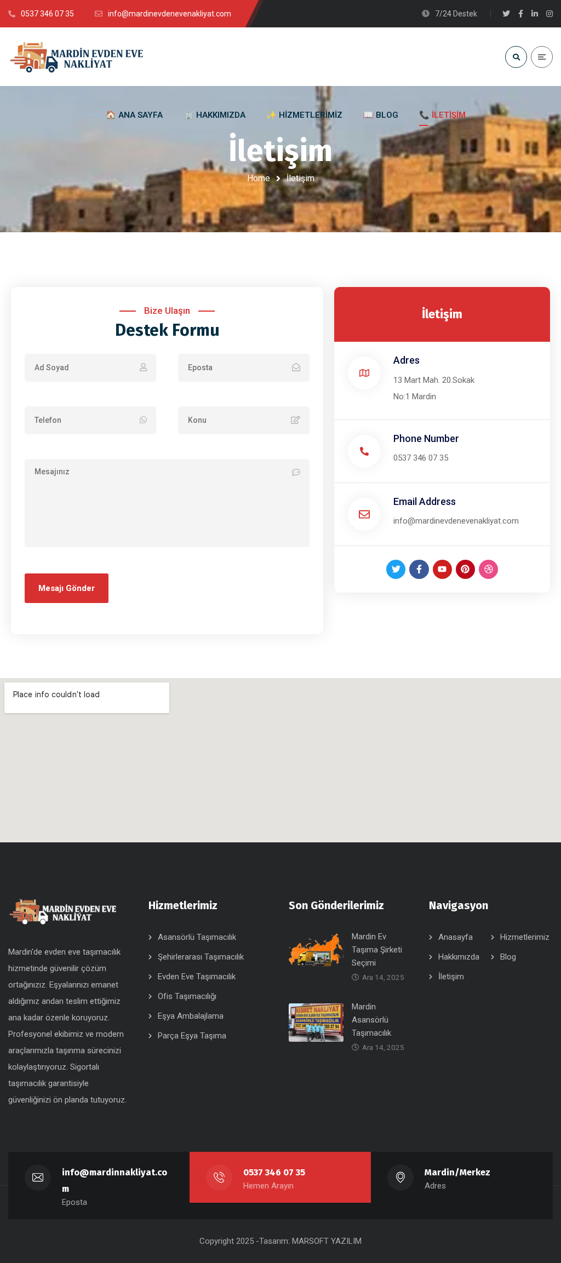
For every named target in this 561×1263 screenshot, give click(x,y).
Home (258, 178)
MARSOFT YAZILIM (327, 1241)
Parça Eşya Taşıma (192, 1036)
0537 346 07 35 (420, 458)
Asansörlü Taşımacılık (197, 937)
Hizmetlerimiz (524, 937)
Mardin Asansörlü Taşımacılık (371, 1020)
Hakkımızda (458, 957)
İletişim (451, 976)
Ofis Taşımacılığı (187, 996)
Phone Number (426, 438)
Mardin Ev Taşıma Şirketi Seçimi (377, 950)
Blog (508, 957)
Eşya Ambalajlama (191, 1016)
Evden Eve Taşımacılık (197, 976)
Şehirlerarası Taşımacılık (201, 957)
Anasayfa (455, 937)
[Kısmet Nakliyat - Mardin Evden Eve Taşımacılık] (76, 57)
